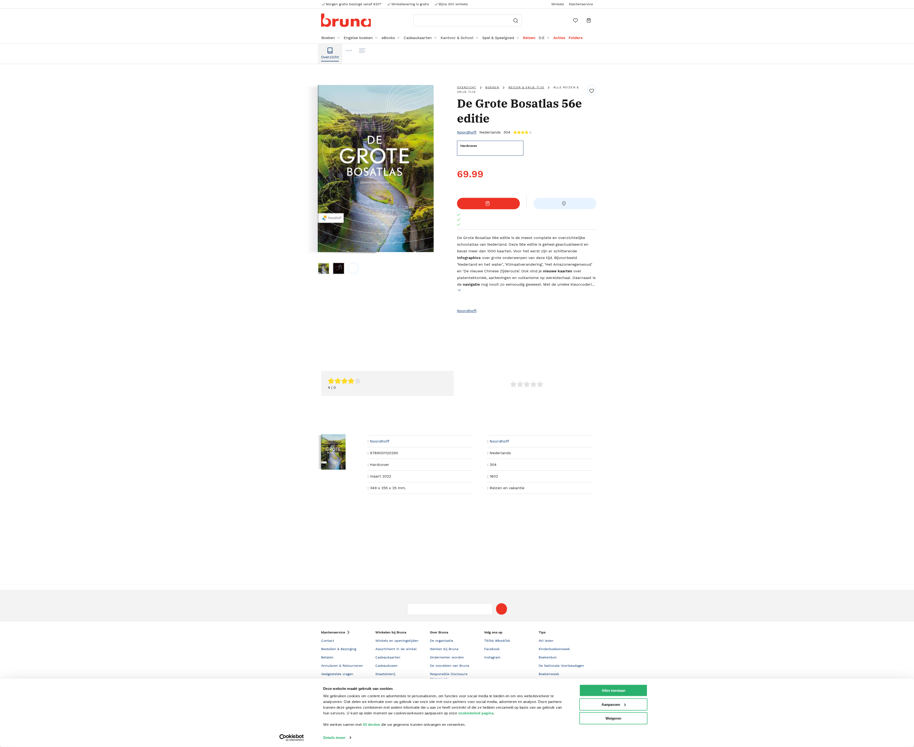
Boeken (328, 37)
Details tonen (334, 738)
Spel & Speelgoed (498, 37)
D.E (542, 37)
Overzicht (466, 87)
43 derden (371, 724)
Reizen (529, 37)
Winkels (557, 4)
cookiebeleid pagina (476, 713)
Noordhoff (467, 132)
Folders (576, 37)
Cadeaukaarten (418, 37)
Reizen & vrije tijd (526, 87)
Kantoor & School (457, 37)
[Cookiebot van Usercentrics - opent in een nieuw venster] (292, 737)
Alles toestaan (613, 690)
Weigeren (613, 718)
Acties (559, 37)
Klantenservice (581, 4)
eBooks (388, 37)
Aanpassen (610, 704)
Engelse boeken (358, 37)
